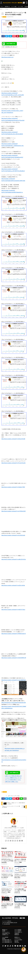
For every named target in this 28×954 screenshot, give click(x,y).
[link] (6, 841)
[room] (17, 841)
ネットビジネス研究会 (18, 939)
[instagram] (13, 841)
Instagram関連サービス (6, 933)
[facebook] (8, 841)
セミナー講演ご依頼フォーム (7, 942)
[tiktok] (15, 841)
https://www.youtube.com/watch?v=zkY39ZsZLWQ (13, 511)
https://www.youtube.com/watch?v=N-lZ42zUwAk (13, 535)
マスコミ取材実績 (5, 937)
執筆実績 (3, 938)
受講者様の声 (17, 934)
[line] (15, 946)
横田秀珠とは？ (4, 929)
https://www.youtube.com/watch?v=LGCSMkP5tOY (13, 680)
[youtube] (22, 841)
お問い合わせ (17, 942)
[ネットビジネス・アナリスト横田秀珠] (14, 2)
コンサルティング (18, 938)
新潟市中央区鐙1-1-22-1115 (12, 922)
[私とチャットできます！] (24, 949)
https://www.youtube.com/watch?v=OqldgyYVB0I (13, 487)
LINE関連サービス (5, 934)
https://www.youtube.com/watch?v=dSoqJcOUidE (13, 438)
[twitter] (10, 841)
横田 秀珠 (14, 826)
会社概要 (3, 930)
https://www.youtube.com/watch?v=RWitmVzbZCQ (13, 633)
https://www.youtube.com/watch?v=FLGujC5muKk (13, 463)
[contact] (25, 946)
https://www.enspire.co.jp (7, 57)
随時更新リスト (17, 937)
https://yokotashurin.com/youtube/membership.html (13, 702)
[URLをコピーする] (25, 36)
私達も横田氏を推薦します (6, 939)
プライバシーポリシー (6, 932)
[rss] (23, 946)
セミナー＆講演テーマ (18, 932)
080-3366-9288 (7, 923)
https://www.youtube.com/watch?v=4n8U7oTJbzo (13, 609)
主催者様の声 (17, 933)
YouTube (4, 16)
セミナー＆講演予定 (18, 930)
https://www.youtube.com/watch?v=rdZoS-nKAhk (13, 585)
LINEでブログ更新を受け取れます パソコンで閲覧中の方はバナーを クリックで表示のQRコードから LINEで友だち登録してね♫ (13, 778)
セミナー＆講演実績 (18, 929)
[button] (3, 36)
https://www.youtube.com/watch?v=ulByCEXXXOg (13, 559)
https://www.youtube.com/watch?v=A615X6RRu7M (13, 657)
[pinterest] (20, 841)
